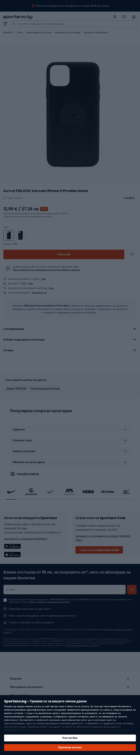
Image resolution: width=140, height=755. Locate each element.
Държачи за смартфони (95, 32)
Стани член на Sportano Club (99, 550)
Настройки (70, 738)
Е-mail (10, 589)
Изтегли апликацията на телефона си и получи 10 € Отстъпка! (72, 5)
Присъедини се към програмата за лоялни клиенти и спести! (46, 269)
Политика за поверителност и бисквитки (82, 645)
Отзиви (8, 350)
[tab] (70, 329)
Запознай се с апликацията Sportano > (26, 538)
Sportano (8, 32)
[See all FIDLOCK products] (130, 198)
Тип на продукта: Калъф (44, 388)
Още (43, 278)
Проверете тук (39, 292)
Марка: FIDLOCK (16, 388)
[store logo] (57, 17)
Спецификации (13, 329)
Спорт (20, 32)
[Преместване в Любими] (131, 254)
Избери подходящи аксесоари (24, 340)
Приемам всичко (70, 747)
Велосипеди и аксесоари (39, 32)
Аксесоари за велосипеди (67, 32)
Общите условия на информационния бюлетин (49, 602)
